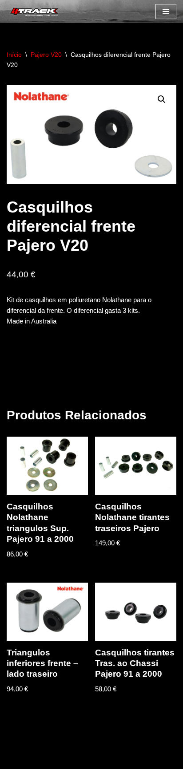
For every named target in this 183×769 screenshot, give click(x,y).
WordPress (79, 760)
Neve (14, 760)
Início (14, 54)
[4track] (33, 11)
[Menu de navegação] (165, 11)
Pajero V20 (46, 54)
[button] (162, 99)
